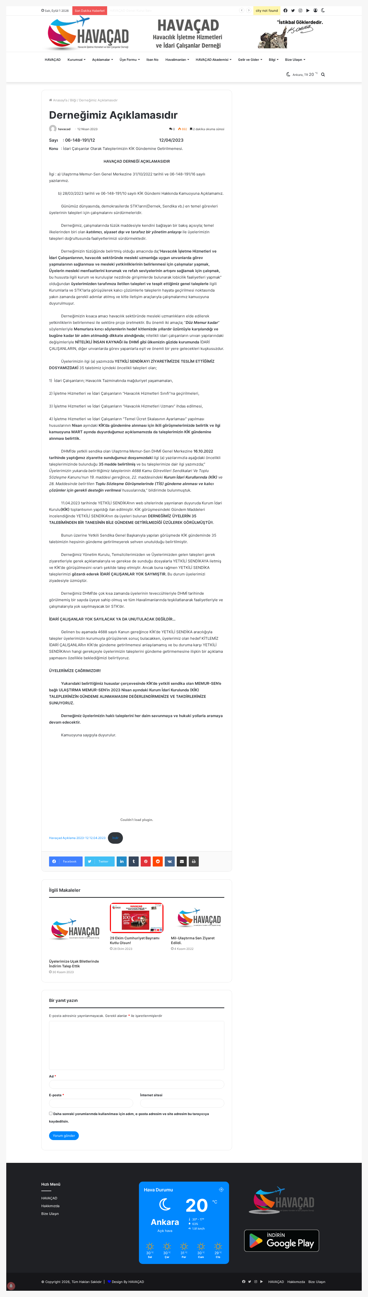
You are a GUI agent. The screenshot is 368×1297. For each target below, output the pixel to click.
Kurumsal (75, 60)
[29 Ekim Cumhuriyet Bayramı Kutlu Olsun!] (136, 918)
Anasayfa (59, 100)
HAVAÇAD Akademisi (212, 60)
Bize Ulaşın (293, 60)
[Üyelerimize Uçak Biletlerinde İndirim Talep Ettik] (75, 929)
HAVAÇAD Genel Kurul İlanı (130, 11)
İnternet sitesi (151, 1095)
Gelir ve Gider (248, 60)
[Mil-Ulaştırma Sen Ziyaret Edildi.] (197, 918)
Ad (52, 1076)
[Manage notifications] (11, 1286)
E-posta (56, 1095)
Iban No (152, 60)
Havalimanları (175, 60)
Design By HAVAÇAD (128, 1282)
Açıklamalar (101, 60)
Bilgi (272, 60)
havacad (64, 129)
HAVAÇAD (53, 60)
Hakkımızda (50, 1206)
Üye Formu (128, 60)
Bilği (73, 100)
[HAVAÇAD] (184, 34)
